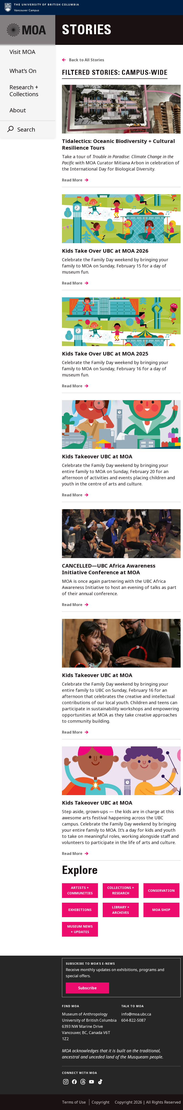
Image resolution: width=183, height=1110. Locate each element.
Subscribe (87, 988)
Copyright (100, 1102)
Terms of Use (74, 1102)
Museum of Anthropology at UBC (26, 30)
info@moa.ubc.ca (136, 1014)
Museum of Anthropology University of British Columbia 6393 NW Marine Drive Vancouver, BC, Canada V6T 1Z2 (89, 1026)
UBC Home (91, 7)
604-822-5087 (133, 1020)
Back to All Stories (86, 59)
